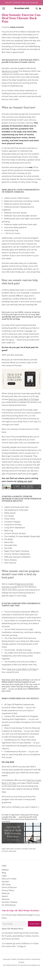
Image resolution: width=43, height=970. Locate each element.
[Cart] (40, 8)
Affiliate (5, 870)
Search (5, 896)
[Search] (37, 8)
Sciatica (18, 849)
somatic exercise (28, 849)
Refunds (6, 893)
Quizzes (5, 881)
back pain (10, 849)
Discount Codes (9, 879)
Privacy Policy (8, 890)
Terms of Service (9, 887)
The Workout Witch (23, 959)
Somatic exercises (9, 851)
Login (4, 876)
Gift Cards (6, 884)
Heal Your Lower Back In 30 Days (23, 399)
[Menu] (3, 9)
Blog (4, 873)
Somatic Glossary (9, 902)
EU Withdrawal (8, 905)
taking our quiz (24, 481)
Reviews (5, 899)
